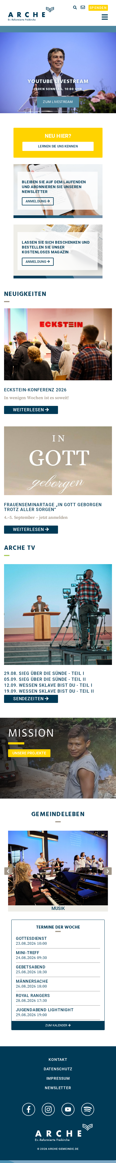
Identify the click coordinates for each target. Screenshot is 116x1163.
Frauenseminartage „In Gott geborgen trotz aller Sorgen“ (53, 507)
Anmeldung (36, 201)
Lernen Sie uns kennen (58, 146)
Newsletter (58, 1088)
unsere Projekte (29, 753)
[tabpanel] (58, 72)
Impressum (58, 1078)
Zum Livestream (58, 102)
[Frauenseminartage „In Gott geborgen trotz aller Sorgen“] (58, 499)
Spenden (98, 8)
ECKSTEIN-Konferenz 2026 (35, 389)
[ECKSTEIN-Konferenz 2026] (58, 384)
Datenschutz (58, 1069)
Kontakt (58, 1059)
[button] (58, 941)
